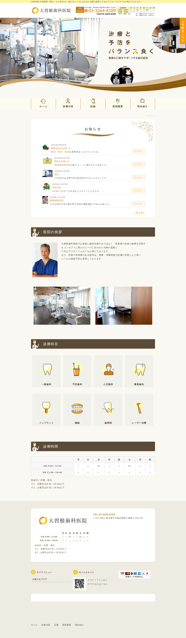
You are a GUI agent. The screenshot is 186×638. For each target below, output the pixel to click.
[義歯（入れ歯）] (77, 419)
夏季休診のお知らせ (61, 148)
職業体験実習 (56, 200)
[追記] (47, 176)
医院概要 (118, 106)
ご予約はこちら (183, 30)
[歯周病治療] (108, 419)
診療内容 (68, 106)
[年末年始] (46, 189)
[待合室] (123, 323)
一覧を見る (139, 213)
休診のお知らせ (62, 161)
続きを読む (138, 151)
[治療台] (62, 323)
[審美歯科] (139, 381)
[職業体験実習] (45, 202)
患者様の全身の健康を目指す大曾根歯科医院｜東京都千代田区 (51, 9)
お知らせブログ (40, 579)
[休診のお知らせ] (47, 163)
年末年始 (56, 187)
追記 (56, 174)
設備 (93, 106)
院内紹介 (142, 106)
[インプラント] (46, 419)
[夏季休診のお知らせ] (45, 150)
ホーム (43, 106)
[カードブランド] (134, 576)
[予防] (77, 381)
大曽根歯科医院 (50, 632)
